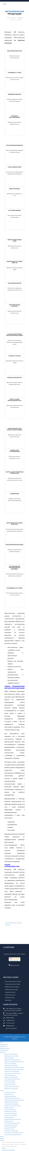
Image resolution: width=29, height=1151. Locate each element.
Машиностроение (9, 1107)
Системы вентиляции (10, 1082)
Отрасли (2, 1090)
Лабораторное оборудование (12, 1104)
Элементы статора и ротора (11, 1065)
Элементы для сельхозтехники (12, 1086)
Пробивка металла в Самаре (11, 989)
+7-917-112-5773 (10, 1023)
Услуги (1, 1042)
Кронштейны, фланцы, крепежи (12, 1059)
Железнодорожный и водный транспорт (14, 1100)
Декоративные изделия (10, 1096)
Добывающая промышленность (12, 1098)
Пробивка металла (5, 1048)
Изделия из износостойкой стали (13, 1073)
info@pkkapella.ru (10, 1025)
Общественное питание (10, 1111)
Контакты (2, 1140)
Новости (2, 1136)
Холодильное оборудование (11, 1130)
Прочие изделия (9, 1121)
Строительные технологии (11, 1125)
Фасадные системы (9, 1128)
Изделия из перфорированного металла (14, 1061)
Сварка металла (4, 1050)
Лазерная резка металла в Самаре (12, 984)
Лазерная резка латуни (10, 992)
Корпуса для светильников (11, 1054)
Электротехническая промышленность (14, 1132)
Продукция (20, 17)
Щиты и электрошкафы (10, 1063)
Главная (13, 17)
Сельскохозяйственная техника (12, 1123)
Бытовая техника (9, 1094)
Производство (8, 1000)
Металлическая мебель (10, 1084)
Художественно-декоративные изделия (14, 1069)
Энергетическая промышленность (13, 1134)
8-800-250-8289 (10, 1017)
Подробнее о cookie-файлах (8, 1150)
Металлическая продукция (11, 1088)
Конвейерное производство (11, 1102)
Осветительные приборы (11, 1113)
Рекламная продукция (10, 1075)
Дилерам (2, 1138)
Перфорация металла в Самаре (12, 986)
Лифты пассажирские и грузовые (13, 1105)
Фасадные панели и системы (11, 1056)
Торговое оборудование (10, 1127)
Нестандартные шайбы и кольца (12, 1079)
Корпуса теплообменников (11, 1077)
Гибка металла (4, 1046)
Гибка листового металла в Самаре (13, 981)
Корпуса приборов (9, 1057)
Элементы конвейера (10, 1080)
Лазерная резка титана (10, 994)
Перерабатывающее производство (13, 1119)
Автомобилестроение (10, 1092)
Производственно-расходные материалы (14, 1067)
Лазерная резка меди (9, 997)
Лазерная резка (4, 1044)
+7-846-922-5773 (10, 1020)
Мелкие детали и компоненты (12, 1071)
